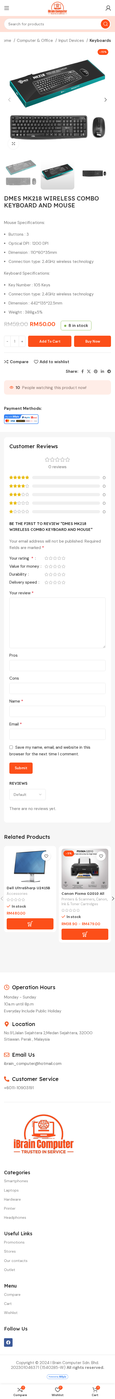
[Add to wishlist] (46, 856)
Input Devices (72, 40)
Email (15, 724)
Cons (14, 678)
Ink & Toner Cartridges (80, 904)
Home (6, 40)
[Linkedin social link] (102, 371)
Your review (21, 593)
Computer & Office (35, 40)
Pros (13, 655)
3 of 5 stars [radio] (55, 558)
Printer (10, 1208)
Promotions (14, 1242)
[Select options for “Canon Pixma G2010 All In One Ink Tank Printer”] (85, 934)
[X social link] (88, 371)
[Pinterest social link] (95, 371)
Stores (10, 1251)
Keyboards (100, 40)
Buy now (92, 341)
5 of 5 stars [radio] (63, 558)
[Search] (105, 24)
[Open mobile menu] (6, 8)
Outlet (9, 1269)
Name (16, 701)
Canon (101, 899)
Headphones (15, 1217)
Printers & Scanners (78, 899)
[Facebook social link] (82, 371)
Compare (12, 1294)
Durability (18, 574)
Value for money (24, 566)
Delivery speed (23, 582)
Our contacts (16, 1260)
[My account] (108, 8)
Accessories (17, 893)
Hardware (12, 1199)
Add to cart (49, 341)
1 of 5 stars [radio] (46, 558)
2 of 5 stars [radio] (50, 558)
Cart (8, 1303)
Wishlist (11, 1312)
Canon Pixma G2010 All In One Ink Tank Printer (84, 895)
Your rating (21, 558)
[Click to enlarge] (13, 143)
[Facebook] (8, 1342)
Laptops (11, 1190)
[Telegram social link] (109, 371)
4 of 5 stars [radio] (59, 558)
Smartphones (16, 1180)
